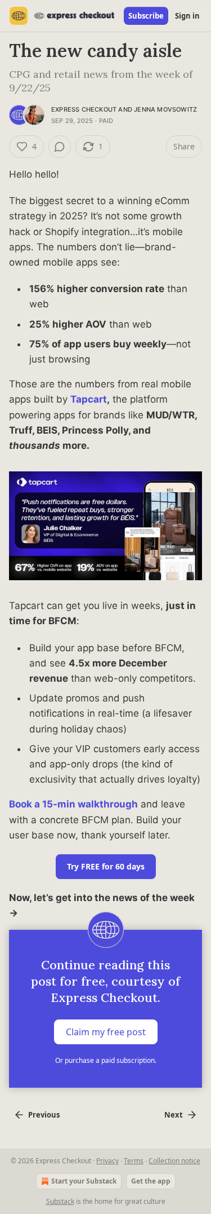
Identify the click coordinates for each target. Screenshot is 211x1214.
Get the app (150, 1181)
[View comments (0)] (59, 146)
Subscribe (146, 16)
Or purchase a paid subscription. (105, 1060)
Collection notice (174, 1161)
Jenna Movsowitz (165, 109)
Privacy (107, 1161)
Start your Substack (83, 1181)
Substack (60, 1201)
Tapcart (88, 399)
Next (173, 1115)
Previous (44, 1115)
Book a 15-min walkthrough (73, 804)
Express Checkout (83, 109)
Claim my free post (106, 1032)
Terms (133, 1161)
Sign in (187, 16)
